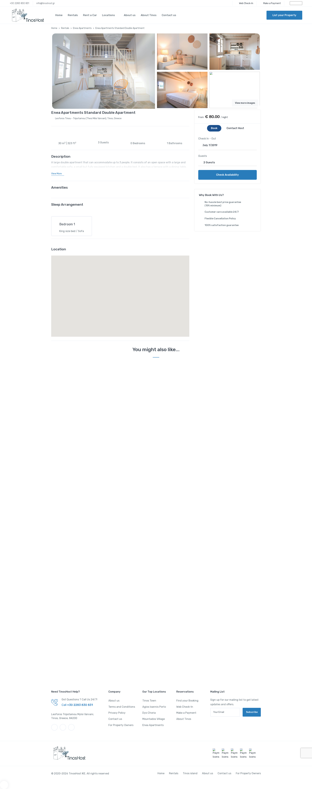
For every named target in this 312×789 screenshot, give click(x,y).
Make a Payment (186, 712)
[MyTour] (27, 15)
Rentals (73, 15)
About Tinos (148, 15)
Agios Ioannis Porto (154, 706)
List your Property (284, 15)
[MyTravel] (68, 752)
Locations (108, 15)
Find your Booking (187, 700)
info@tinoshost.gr (45, 3)
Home (59, 15)
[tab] (214, 128)
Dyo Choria (149, 712)
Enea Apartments (82, 28)
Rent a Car (90, 15)
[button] (57, 174)
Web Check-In (184, 706)
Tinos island (190, 773)
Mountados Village (153, 718)
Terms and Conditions (121, 706)
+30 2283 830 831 (19, 3)
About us (130, 15)
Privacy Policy (116, 712)
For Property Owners (120, 725)
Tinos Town (149, 700)
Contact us (169, 15)
